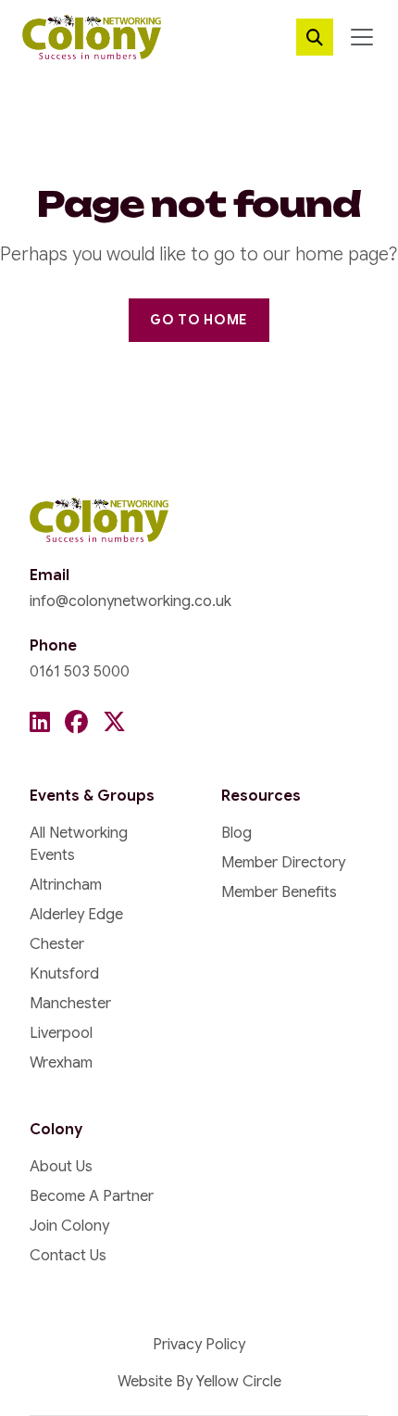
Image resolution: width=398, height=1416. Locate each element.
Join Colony (69, 1226)
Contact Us (68, 1255)
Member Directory (283, 862)
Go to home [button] (199, 319)
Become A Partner (92, 1196)
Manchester (70, 1003)
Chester (57, 944)
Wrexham (61, 1063)
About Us (61, 1166)
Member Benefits (279, 892)
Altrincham (66, 885)
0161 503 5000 (80, 672)
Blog (236, 833)
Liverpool (61, 1033)
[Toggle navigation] (362, 37)
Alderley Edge (76, 914)
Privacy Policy (199, 1344)
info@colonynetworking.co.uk (130, 601)
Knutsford (64, 974)
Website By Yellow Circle (199, 1381)
